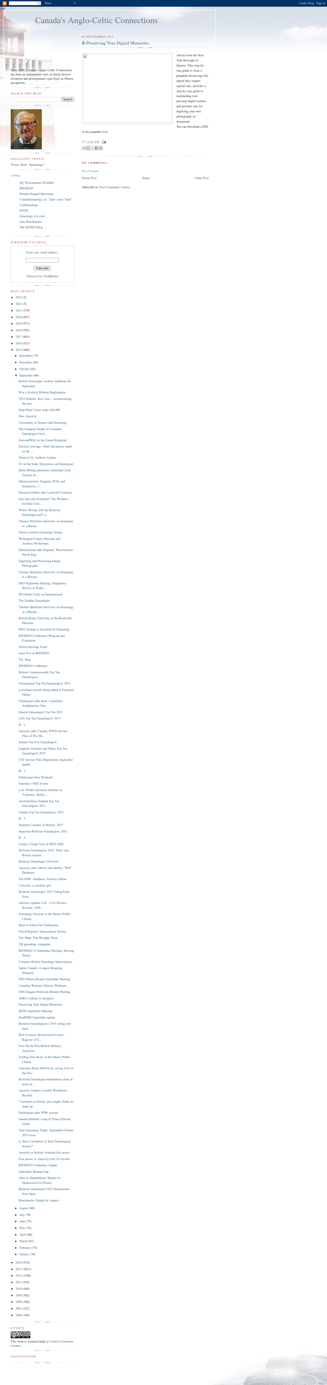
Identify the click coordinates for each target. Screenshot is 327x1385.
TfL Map (24, 659)
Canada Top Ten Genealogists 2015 (41, 812)
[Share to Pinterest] (101, 148)
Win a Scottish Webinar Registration (42, 392)
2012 (19, 1275)
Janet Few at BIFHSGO (34, 653)
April (23, 1234)
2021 (19, 310)
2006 (19, 1315)
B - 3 (22, 818)
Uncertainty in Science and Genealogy (43, 422)
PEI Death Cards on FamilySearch (40, 594)
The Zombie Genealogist (34, 600)
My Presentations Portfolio (37, 182)
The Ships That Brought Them (38, 937)
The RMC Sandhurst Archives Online (43, 879)
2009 (19, 1295)
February (25, 1247)
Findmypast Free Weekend (35, 777)
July (22, 1215)
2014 (19, 1262)
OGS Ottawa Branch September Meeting (44, 979)
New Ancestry (28, 416)
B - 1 (22, 725)
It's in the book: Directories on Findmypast (46, 464)
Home (146, 178)
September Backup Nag (33, 1171)
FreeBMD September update (37, 1017)
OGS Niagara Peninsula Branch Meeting (44, 992)
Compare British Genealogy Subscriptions (46, 962)
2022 (19, 304)
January (24, 1254)
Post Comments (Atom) (114, 187)
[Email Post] (103, 141)
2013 (19, 1269)
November (26, 362)
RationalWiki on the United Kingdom (43, 440)
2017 (19, 336)
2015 (19, 350)
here (105, 132)
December (26, 355)
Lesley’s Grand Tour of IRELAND (41, 844)
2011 (19, 1282)
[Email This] (84, 148)
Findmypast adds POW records (38, 1112)
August (24, 1208)
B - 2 (22, 771)
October (24, 369)
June (22, 1221)
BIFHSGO (26, 188)
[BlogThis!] (88, 148)
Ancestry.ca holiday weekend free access (44, 1152)
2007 (19, 1308)
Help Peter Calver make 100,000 (39, 410)
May (22, 1228)
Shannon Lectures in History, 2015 (41, 825)
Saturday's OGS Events (33, 783)
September (26, 375)
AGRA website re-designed (36, 998)
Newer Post (89, 178)
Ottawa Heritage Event (33, 647)
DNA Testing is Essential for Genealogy (44, 629)
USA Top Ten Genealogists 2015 (39, 718)
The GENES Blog (31, 227)
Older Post (202, 178)
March (23, 1241)
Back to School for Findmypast (38, 925)
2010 (19, 1288)
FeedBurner (50, 276)
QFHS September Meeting (35, 1011)
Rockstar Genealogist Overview (39, 861)
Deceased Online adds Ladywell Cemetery (45, 492)
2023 (19, 297)
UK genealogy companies (35, 944)
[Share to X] (92, 148)
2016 (19, 343)
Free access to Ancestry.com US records (44, 1159)
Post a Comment (90, 170)
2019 (19, 323)
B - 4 (22, 837)
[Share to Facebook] (96, 148)
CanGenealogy (29, 205)
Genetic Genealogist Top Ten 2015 (41, 712)
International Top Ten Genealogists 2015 (44, 683)
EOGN (24, 210)
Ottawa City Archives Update (37, 457)
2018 (19, 330)
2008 (19, 1302)
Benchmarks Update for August (39, 1200)
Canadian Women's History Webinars (43, 985)
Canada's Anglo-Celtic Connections (96, 20)
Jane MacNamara (30, 221)
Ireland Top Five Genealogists (38, 742)
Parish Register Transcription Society (42, 931)
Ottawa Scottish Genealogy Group (40, 532)
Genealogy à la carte (32, 216)
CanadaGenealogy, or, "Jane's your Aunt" (46, 199)
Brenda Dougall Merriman (36, 194)
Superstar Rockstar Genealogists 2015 (43, 831)
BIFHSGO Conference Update (38, 1165)
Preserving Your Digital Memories (117, 43)
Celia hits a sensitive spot (35, 885)
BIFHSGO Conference (33, 666)
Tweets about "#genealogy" (28, 164)
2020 (19, 317)
